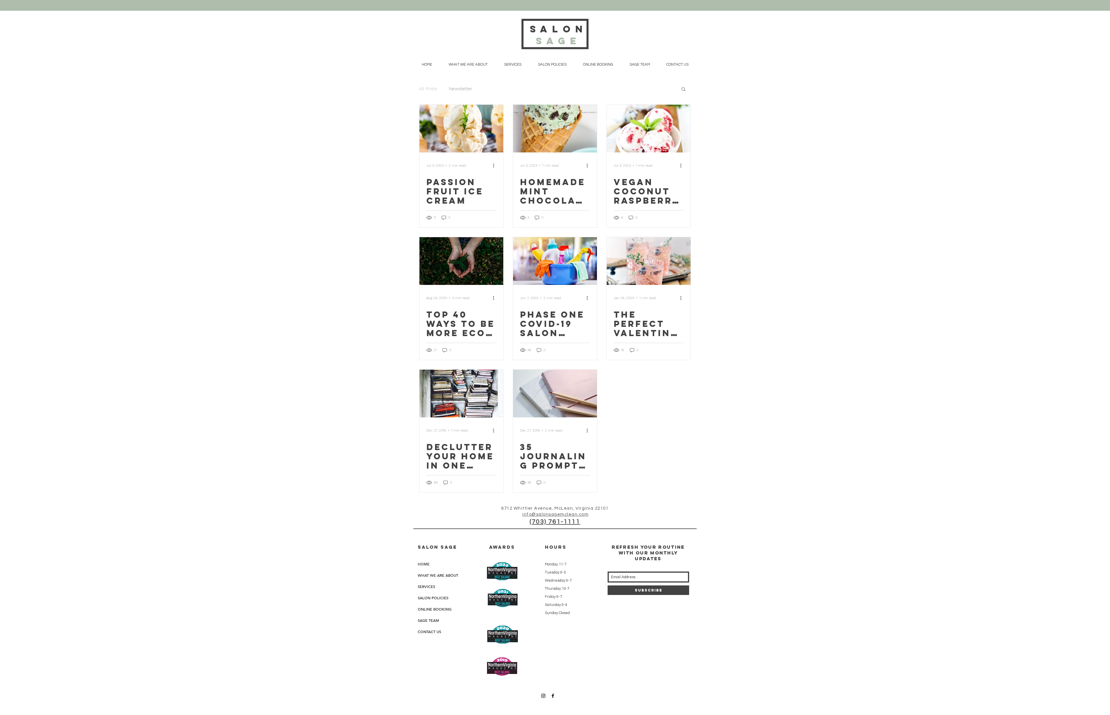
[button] (683, 89)
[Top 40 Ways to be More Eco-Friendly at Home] (461, 261)
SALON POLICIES (433, 598)
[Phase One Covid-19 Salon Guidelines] (555, 261)
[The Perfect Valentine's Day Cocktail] (649, 261)
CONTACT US (429, 631)
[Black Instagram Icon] (543, 696)
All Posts (428, 88)
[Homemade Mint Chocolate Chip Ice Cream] (555, 128)
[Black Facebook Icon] (553, 696)
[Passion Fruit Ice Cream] (461, 128)
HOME (424, 564)
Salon (558, 35)
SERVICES (426, 586)
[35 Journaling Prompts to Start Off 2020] (555, 393)
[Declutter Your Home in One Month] (461, 393)
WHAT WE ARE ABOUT (438, 575)
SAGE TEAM (428, 620)
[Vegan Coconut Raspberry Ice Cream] (649, 128)
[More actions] (495, 165)
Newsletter (460, 88)
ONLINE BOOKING (435, 609)
